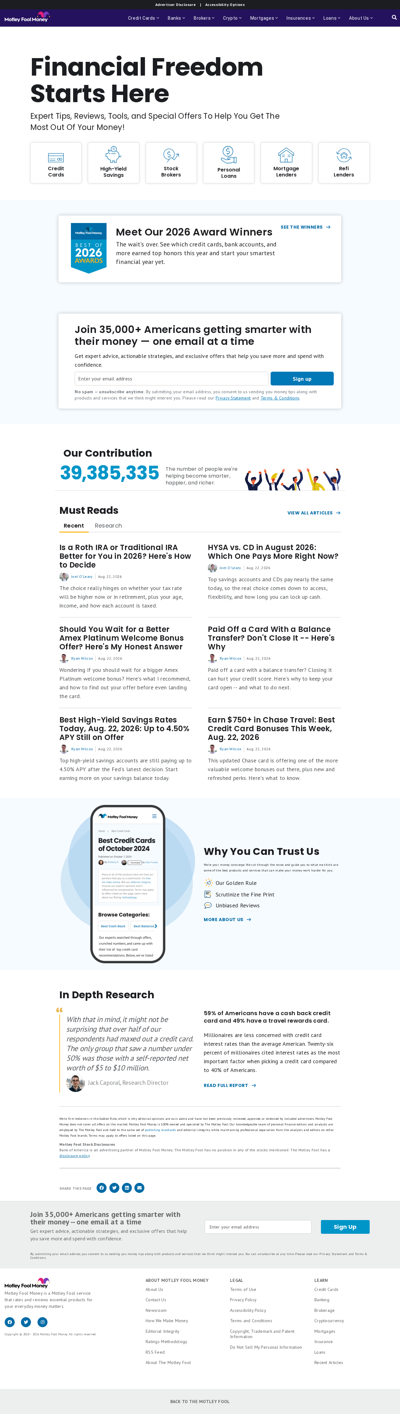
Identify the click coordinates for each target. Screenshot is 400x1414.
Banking (321, 1299)
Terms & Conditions (280, 398)
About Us (154, 1289)
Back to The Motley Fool (200, 1401)
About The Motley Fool (168, 1362)
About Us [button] (357, 21)
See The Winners (302, 227)
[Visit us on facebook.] (13, 1325)
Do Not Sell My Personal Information (266, 1347)
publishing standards (160, 1130)
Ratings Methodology (167, 1341)
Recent (74, 525)
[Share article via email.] (139, 1192)
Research (108, 525)
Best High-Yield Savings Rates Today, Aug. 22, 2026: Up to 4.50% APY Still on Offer (124, 729)
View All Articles (310, 513)
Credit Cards (326, 1289)
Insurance (323, 1341)
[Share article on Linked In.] (127, 1192)
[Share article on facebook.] (102, 1192)
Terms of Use (243, 1289)
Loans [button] (332, 21)
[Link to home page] (27, 18)
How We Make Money (167, 1320)
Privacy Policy (243, 1299)
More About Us (223, 919)
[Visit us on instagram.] (45, 1325)
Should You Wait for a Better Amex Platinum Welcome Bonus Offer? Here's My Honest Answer (121, 638)
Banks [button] (177, 21)
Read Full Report (226, 1085)
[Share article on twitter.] (114, 1192)
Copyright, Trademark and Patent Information (262, 1334)
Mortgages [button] (265, 21)
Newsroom (156, 1310)
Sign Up (345, 1227)
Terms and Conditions (251, 1320)
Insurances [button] (301, 21)
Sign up (302, 378)
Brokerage (324, 1310)
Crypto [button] (233, 21)
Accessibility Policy (248, 1310)
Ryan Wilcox (82, 658)
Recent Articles (328, 1362)
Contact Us (156, 1299)
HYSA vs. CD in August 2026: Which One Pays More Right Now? (273, 552)
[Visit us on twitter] (29, 1325)
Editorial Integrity (163, 1331)
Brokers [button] (204, 21)
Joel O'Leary (82, 576)
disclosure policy (74, 1155)
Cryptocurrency (329, 1320)
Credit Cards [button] (144, 21)
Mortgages (325, 1331)
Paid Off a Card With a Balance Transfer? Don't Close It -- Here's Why (271, 638)
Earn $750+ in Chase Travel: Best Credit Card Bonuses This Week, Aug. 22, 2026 (271, 729)
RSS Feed (155, 1352)
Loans (320, 1352)
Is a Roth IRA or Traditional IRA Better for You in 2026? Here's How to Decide (125, 556)
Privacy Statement (233, 398)
